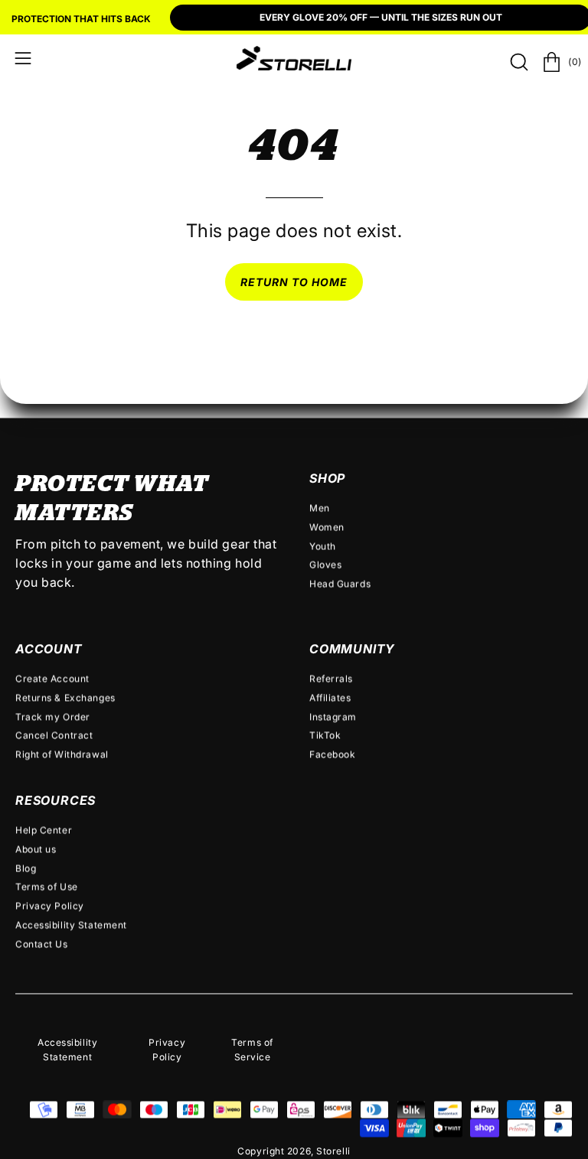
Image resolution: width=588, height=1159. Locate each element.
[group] (294, 19)
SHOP (327, 478)
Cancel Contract (54, 735)
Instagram (333, 716)
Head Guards (340, 583)
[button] (517, 62)
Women (327, 526)
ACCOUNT (49, 648)
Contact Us (41, 943)
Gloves (325, 565)
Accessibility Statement (71, 924)
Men (319, 507)
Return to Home (294, 281)
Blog (25, 868)
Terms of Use (46, 886)
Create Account (52, 678)
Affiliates (330, 697)
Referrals (331, 678)
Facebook (332, 754)
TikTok (325, 735)
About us (35, 849)
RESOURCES (55, 800)
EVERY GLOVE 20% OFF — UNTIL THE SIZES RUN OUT (381, 17)
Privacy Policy (49, 905)
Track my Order (52, 716)
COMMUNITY (352, 648)
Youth (322, 546)
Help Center (43, 829)
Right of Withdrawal (62, 754)
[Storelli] (294, 58)
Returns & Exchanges (65, 697)
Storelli (333, 1151)
